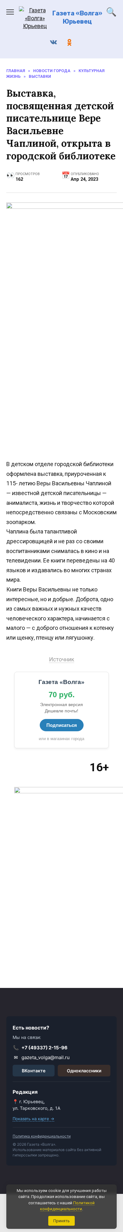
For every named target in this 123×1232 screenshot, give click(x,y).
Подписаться (61, 725)
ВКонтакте (33, 1070)
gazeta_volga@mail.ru (42, 1057)
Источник (61, 659)
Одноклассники (84, 1070)
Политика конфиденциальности (42, 1136)
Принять (61, 1220)
